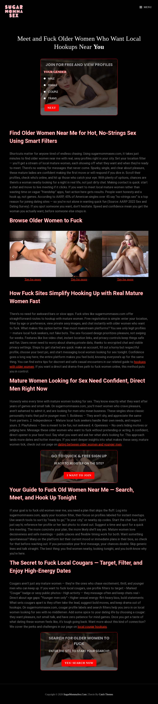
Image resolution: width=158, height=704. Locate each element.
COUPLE (52, 92)
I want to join (79, 475)
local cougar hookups (92, 626)
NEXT (52, 107)
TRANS (52, 98)
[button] (13, 256)
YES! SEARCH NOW (79, 662)
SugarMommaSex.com (75, 694)
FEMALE (52, 85)
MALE (51, 78)
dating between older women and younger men (89, 444)
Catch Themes (106, 694)
